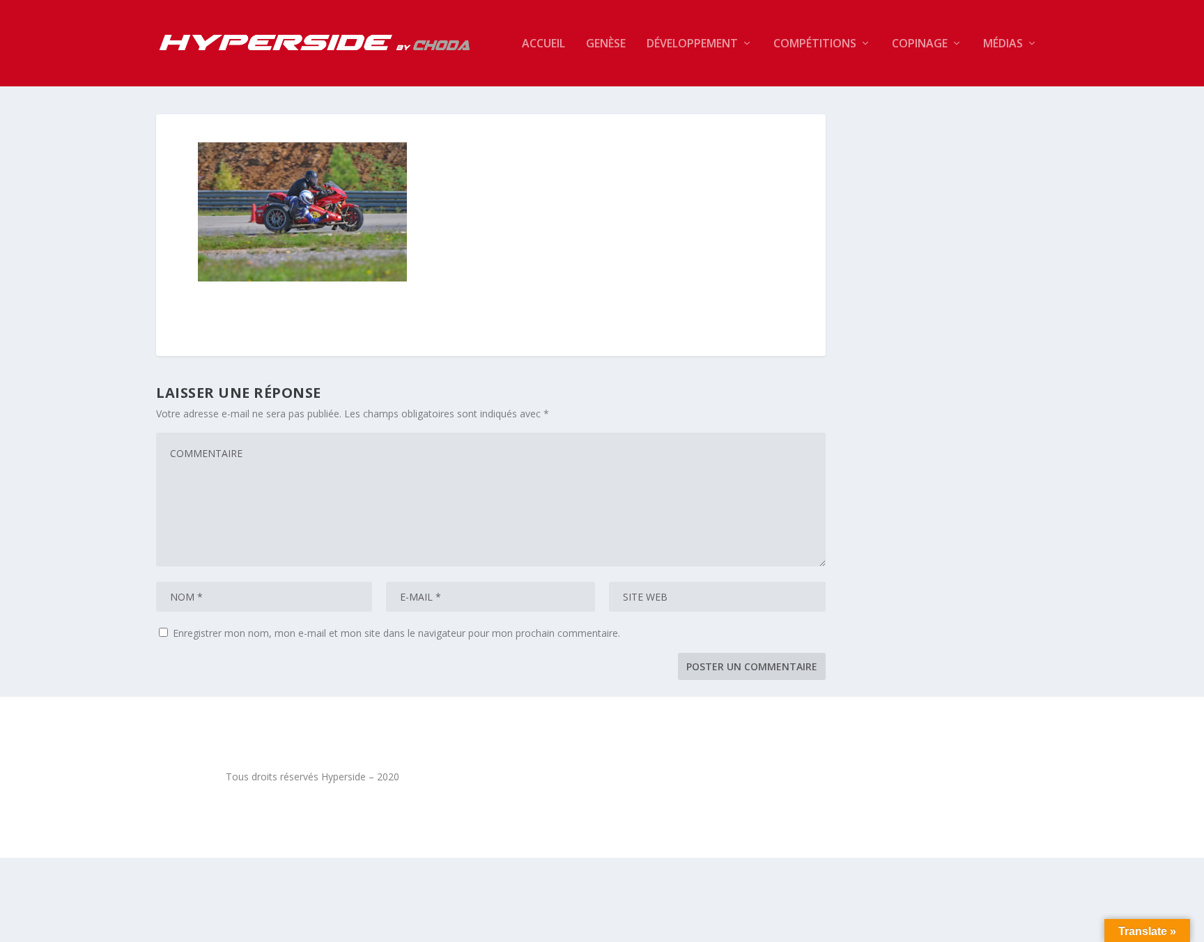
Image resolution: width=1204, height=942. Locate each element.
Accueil (543, 44)
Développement (692, 44)
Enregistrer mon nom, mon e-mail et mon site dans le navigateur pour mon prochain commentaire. (396, 633)
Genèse (606, 44)
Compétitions (814, 44)
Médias (1003, 44)
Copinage (920, 44)
